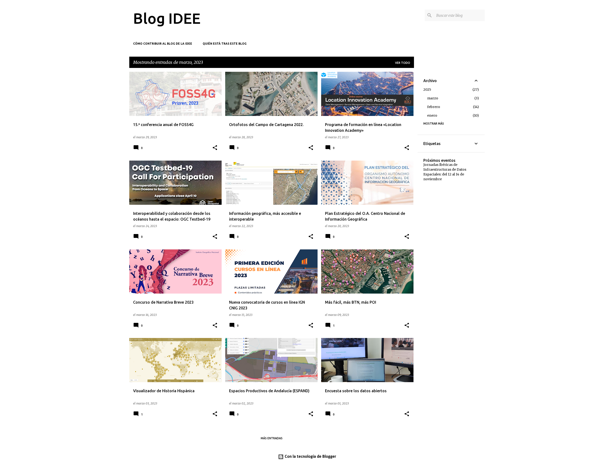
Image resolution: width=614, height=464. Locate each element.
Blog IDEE (167, 18)
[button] (215, 148)
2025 (427, 89)
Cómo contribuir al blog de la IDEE (162, 43)
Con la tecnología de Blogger (310, 456)
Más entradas (272, 438)
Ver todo (402, 62)
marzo (432, 98)
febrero (433, 107)
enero (432, 115)
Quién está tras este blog (225, 43)
